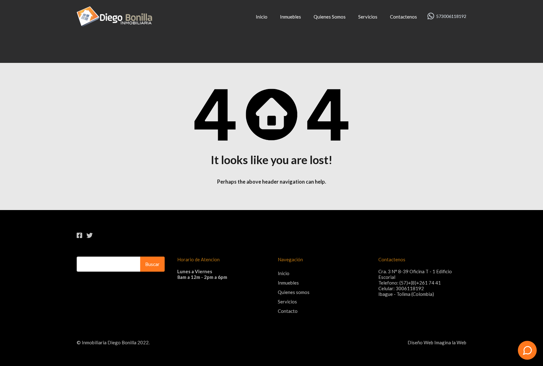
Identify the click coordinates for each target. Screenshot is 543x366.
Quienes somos (294, 292)
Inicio (261, 16)
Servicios (367, 16)
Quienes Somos (330, 16)
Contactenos (403, 16)
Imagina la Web (450, 342)
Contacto (288, 311)
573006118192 (451, 16)
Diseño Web (420, 342)
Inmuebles (290, 16)
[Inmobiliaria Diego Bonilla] (114, 24)
